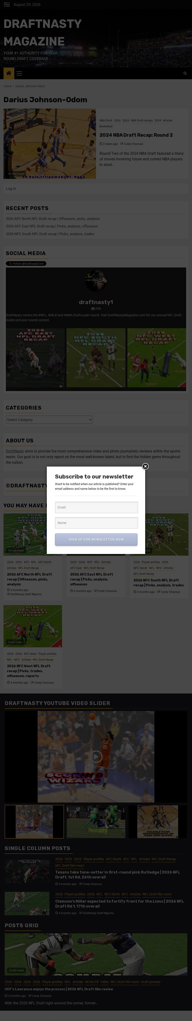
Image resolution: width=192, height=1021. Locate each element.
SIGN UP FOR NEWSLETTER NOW (96, 539)
